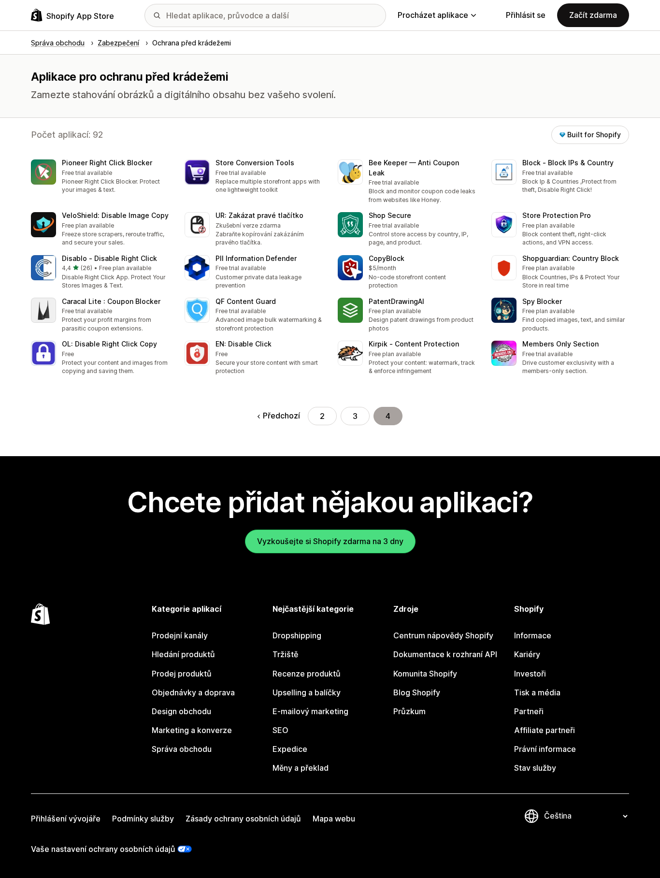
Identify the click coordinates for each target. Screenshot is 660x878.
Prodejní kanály (180, 635)
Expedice (290, 749)
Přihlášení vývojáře (65, 818)
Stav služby (535, 768)
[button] (100, 177)
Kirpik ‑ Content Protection (414, 344)
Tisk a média (537, 692)
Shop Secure (390, 215)
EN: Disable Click (243, 344)
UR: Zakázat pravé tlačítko (259, 215)
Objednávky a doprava (193, 692)
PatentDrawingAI (396, 301)
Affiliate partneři (544, 730)
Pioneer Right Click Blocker (107, 162)
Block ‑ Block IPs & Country (568, 162)
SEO (280, 730)
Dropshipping (297, 635)
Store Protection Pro (556, 215)
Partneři (529, 711)
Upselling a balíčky (307, 692)
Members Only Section (560, 344)
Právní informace (545, 749)
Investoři (530, 673)
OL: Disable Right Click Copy (109, 344)
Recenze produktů (307, 673)
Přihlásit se (525, 15)
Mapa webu (334, 818)
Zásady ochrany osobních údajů (243, 818)
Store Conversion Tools (254, 162)
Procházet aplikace (433, 15)
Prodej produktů (182, 673)
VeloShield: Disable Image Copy (115, 215)
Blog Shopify (416, 692)
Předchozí (281, 415)
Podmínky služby (143, 818)
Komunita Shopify (425, 673)
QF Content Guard (245, 301)
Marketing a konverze (192, 730)
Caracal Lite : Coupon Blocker (111, 301)
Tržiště (285, 654)
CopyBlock (386, 258)
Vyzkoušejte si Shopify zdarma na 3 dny (330, 541)
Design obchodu (181, 711)
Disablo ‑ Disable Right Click (109, 258)
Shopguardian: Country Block (570, 258)
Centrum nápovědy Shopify (443, 635)
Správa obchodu (182, 749)
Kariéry (527, 654)
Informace (532, 635)
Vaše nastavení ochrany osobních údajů (103, 849)
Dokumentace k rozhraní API (445, 654)
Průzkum (409, 711)
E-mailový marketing (310, 711)
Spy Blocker (542, 301)
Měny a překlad (301, 768)
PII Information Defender (256, 258)
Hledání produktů (183, 654)
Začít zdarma (593, 15)
